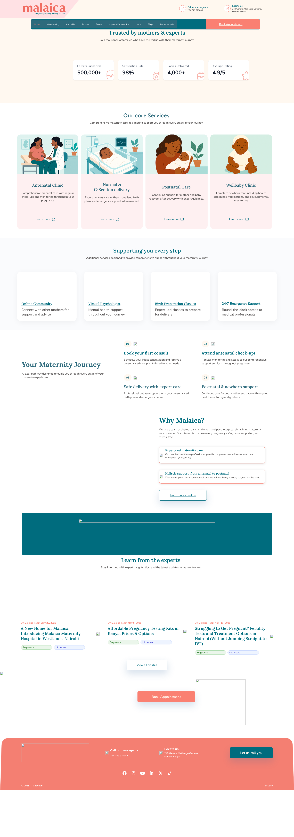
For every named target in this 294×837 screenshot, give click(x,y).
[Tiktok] (170, 773)
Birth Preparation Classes (175, 304)
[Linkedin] (152, 773)
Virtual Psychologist (104, 304)
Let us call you (251, 753)
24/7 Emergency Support (241, 303)
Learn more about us (183, 495)
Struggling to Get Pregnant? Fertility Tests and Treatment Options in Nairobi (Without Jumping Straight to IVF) (231, 636)
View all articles (147, 665)
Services (85, 24)
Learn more (43, 219)
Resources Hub (167, 24)
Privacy (269, 785)
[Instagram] (133, 773)
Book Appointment (231, 24)
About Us (70, 24)
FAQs (150, 24)
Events (99, 24)
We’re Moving (53, 24)
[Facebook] (124, 773)
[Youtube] (142, 773)
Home (37, 24)
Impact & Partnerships (119, 24)
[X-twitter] (161, 773)
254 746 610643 (195, 10)
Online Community (36, 304)
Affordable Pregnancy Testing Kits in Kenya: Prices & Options (143, 631)
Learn (138, 24)
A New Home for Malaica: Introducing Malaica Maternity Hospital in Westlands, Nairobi (51, 633)
